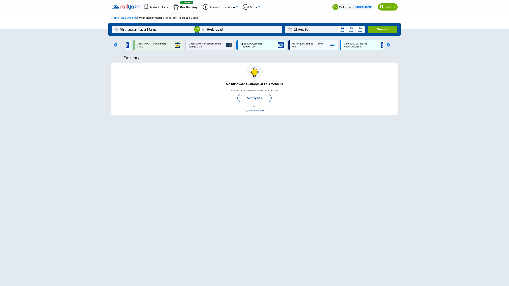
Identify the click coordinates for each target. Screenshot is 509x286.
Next (387, 45)
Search (382, 29)
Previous (115, 45)
